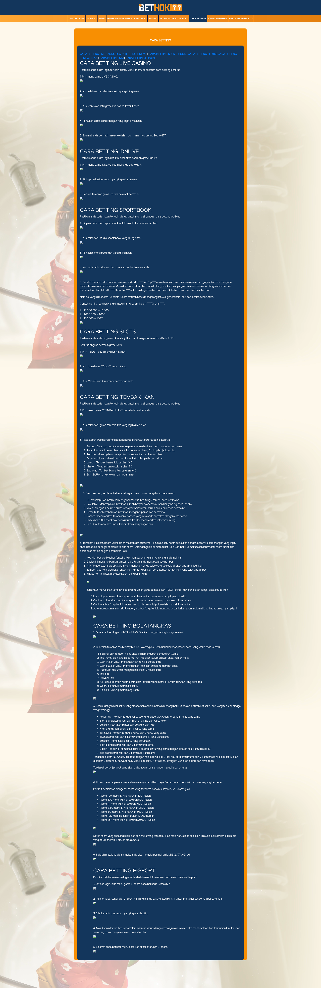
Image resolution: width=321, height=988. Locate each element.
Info (101, 18)
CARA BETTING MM (111, 58)
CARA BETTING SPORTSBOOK (167, 54)
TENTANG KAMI (76, 18)
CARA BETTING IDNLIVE (131, 54)
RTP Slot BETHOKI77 (241, 18)
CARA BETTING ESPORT (140, 58)
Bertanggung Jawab (119, 18)
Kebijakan (140, 18)
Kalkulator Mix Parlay (173, 18)
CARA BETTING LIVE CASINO (97, 54)
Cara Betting (198, 18)
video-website (217, 18)
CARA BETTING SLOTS (202, 54)
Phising (152, 18)
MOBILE (91, 18)
